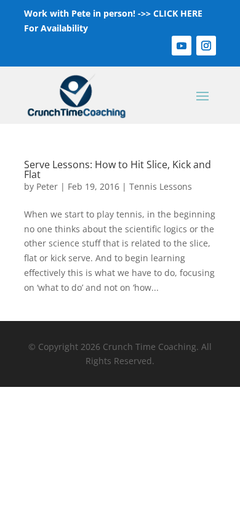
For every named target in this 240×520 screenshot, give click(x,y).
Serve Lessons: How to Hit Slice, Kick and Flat (117, 169)
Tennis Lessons (160, 186)
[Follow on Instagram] (206, 45)
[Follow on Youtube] (181, 45)
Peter (47, 186)
